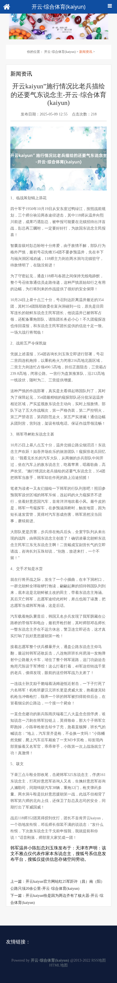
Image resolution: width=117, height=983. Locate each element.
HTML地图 (58, 965)
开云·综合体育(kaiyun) (60, 52)
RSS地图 (98, 960)
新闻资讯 (85, 52)
